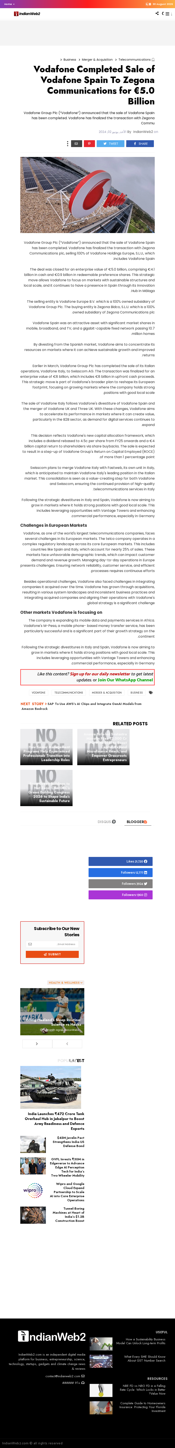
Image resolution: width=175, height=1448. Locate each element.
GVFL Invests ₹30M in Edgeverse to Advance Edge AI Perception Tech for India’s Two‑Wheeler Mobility (67, 1167)
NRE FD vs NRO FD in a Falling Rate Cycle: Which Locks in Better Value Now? (142, 1389)
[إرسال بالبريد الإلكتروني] (76, 143)
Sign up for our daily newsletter (100, 674)
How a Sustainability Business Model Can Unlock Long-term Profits (140, 1341)
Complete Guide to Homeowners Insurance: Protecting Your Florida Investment (142, 1407)
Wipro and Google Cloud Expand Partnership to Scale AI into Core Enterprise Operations (67, 1192)
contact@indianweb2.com (63, 1376)
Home (8, 4)
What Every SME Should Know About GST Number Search (144, 1358)
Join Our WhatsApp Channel (125, 680)
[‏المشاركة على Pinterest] (89, 143)
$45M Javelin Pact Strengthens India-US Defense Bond (68, 1141)
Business (70, 59)
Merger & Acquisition (97, 59)
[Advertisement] (52, 877)
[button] (8, 4)
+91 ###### (71, 1382)
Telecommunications (134, 59)
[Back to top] (164, 1438)
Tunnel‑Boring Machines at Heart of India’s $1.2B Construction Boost (68, 1214)
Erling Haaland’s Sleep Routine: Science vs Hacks (53, 1022)
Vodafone (38, 693)
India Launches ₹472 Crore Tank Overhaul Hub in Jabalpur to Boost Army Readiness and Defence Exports (54, 1121)
